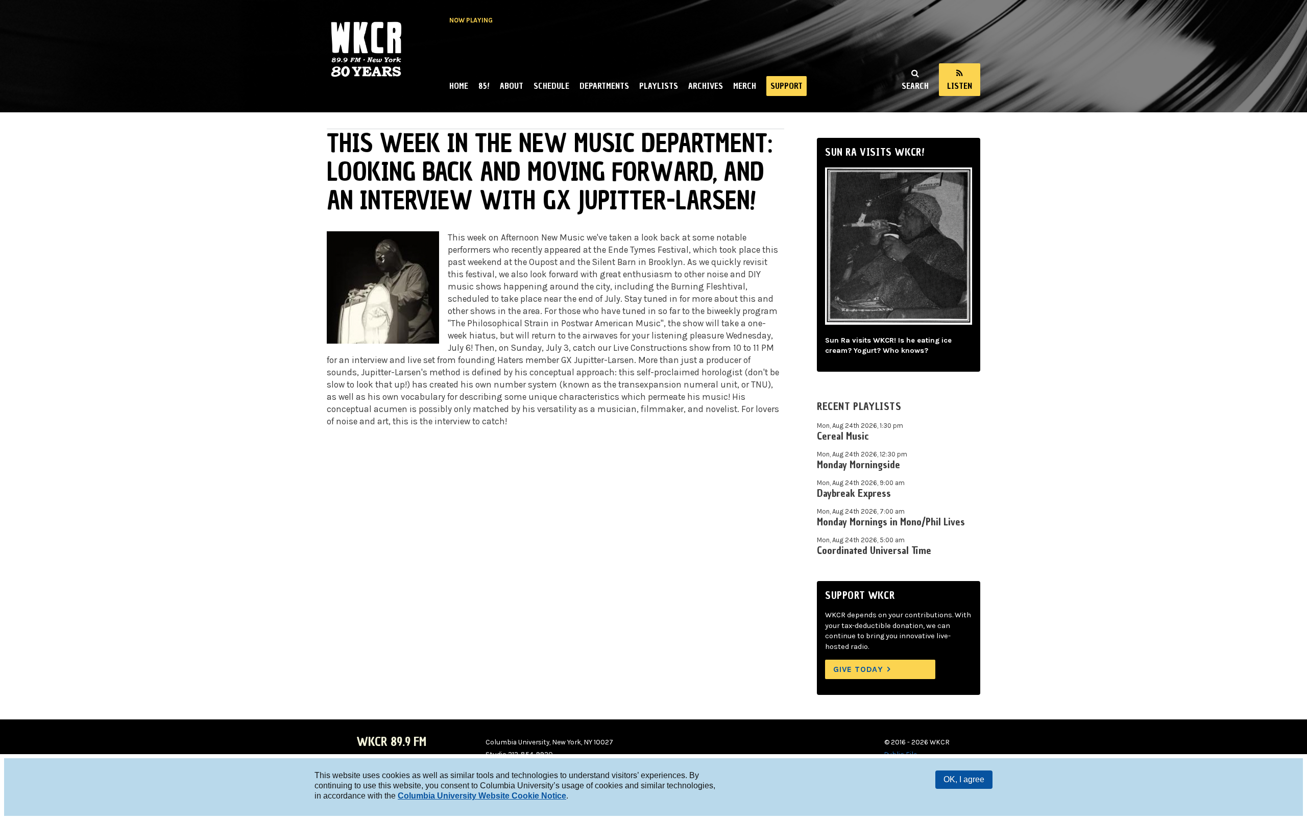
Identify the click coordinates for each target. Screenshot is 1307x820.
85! (484, 85)
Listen (959, 85)
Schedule (551, 85)
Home (458, 85)
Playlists (658, 85)
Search (915, 85)
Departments (604, 85)
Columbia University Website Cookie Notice (482, 795)
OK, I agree (963, 779)
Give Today (858, 669)
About (511, 85)
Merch (744, 85)
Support (786, 85)
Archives (705, 85)
